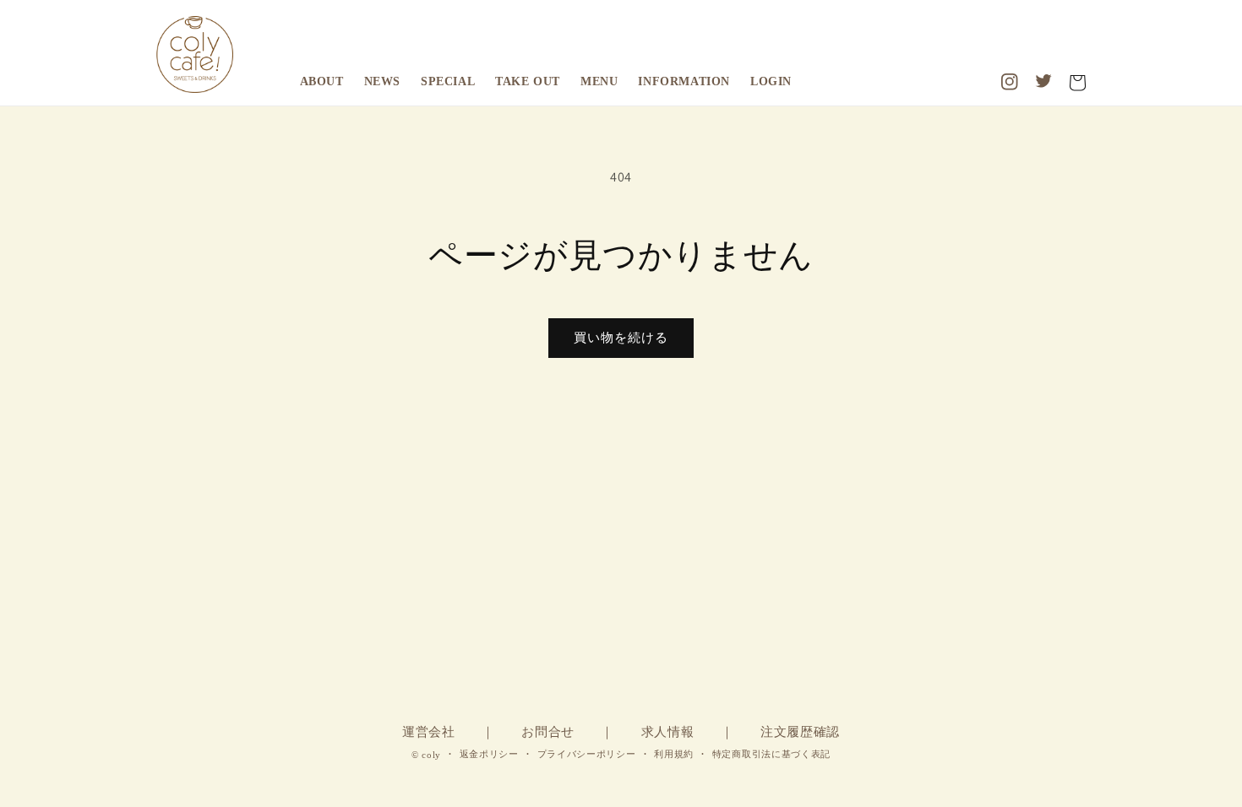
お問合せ (548, 732)
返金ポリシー (489, 754)
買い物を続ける (621, 337)
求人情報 (668, 732)
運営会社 (428, 732)
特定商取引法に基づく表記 (771, 754)
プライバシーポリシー (586, 754)
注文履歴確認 (800, 732)
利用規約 (674, 754)
